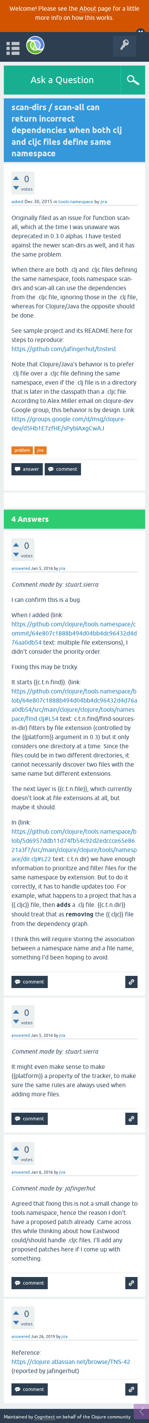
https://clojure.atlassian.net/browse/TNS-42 (70, 1361)
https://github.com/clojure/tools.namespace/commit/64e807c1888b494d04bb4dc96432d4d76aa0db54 (74, 633)
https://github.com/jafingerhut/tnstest (63, 348)
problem (22, 450)
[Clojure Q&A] (35, 45)
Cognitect (44, 1417)
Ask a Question (62, 80)
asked (17, 201)
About (87, 8)
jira (40, 450)
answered (20, 568)
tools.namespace (75, 201)
